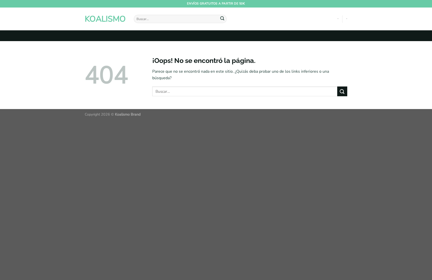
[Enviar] (222, 19)
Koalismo (105, 19)
